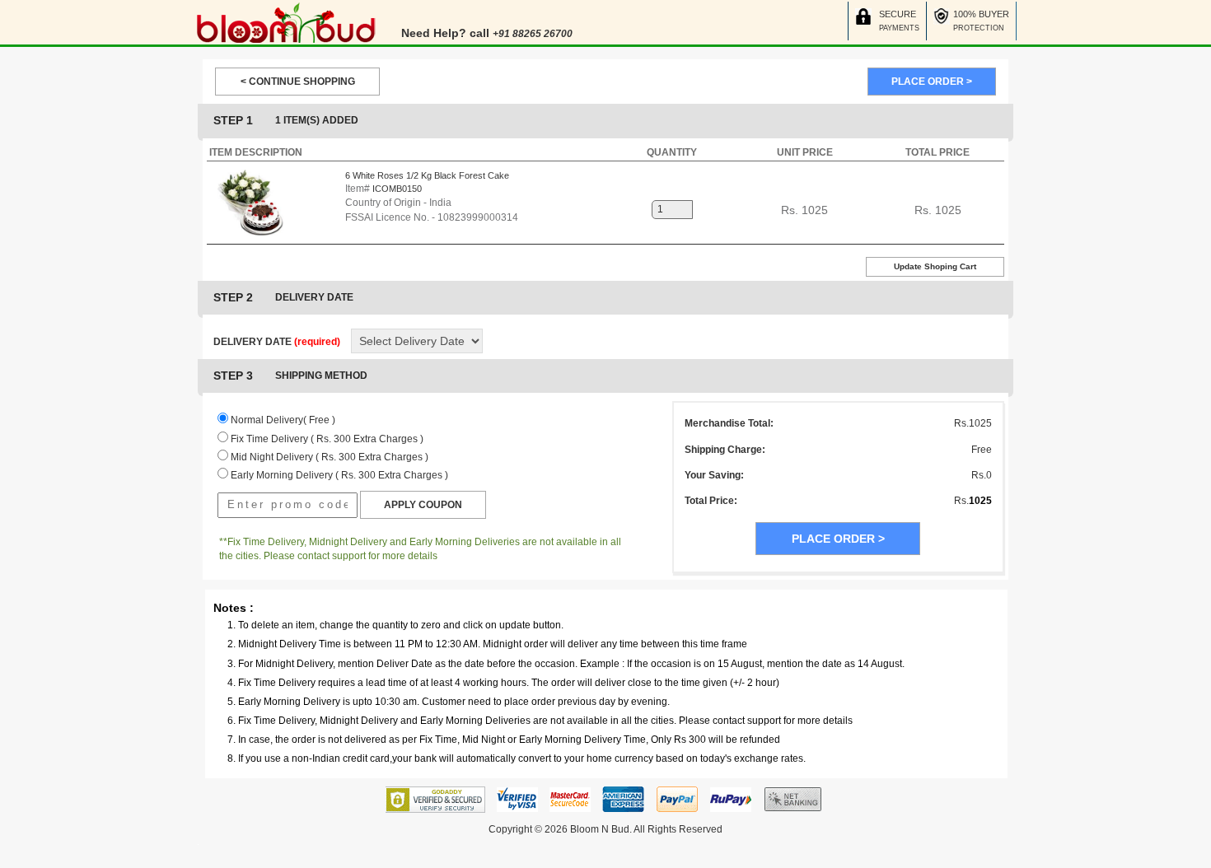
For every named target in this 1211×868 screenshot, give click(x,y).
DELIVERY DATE (276, 342)
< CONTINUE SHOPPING (298, 81)
